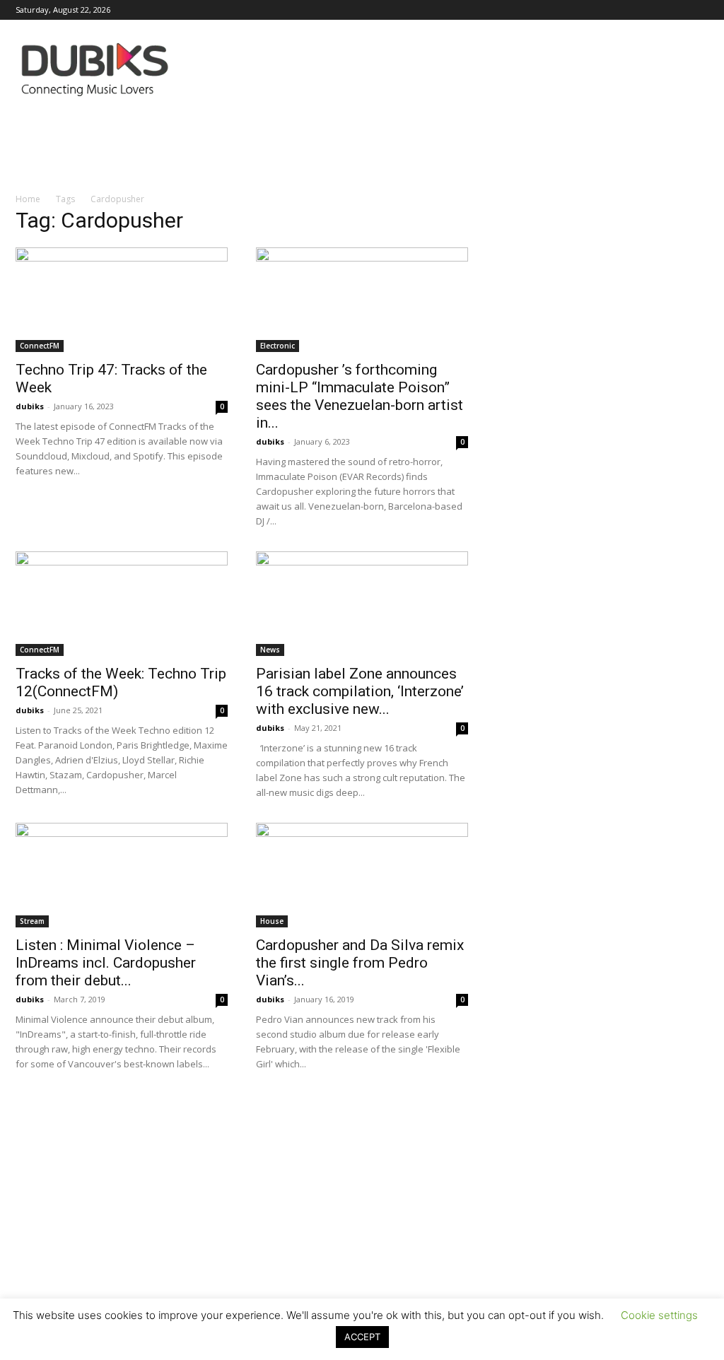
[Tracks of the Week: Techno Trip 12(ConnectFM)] (122, 603)
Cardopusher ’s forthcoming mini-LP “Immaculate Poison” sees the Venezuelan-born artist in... (359, 396)
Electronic (277, 346)
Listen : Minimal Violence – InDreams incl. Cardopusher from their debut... (106, 963)
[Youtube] (697, 10)
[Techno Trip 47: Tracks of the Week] (122, 299)
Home (28, 199)
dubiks (30, 406)
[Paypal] (581, 10)
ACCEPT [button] (362, 1336)
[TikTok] (651, 10)
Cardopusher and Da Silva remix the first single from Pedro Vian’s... (360, 963)
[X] (674, 10)
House (272, 921)
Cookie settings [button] (659, 1315)
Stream (32, 921)
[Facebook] (511, 10)
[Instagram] (534, 10)
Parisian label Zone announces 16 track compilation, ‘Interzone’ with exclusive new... (360, 691)
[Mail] (557, 10)
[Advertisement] (362, 1228)
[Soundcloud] (604, 10)
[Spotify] (627, 10)
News (270, 650)
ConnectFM (39, 346)
